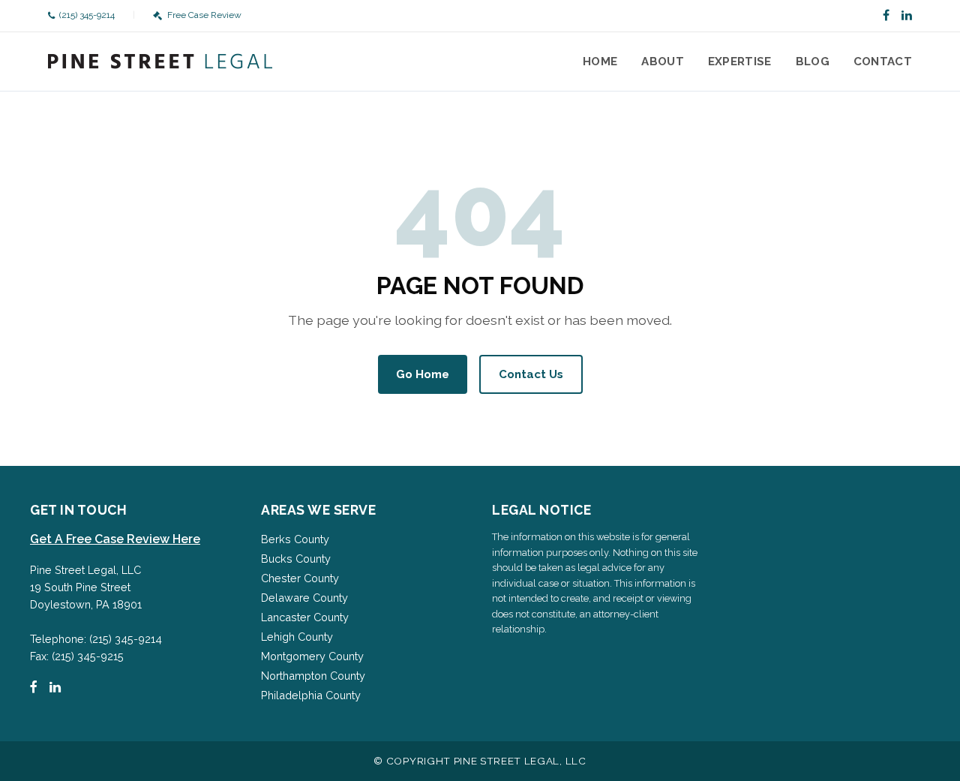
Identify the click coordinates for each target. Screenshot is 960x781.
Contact (883, 61)
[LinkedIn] (907, 16)
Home (600, 61)
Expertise (740, 61)
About (662, 61)
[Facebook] (886, 16)
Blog (813, 61)
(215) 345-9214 (87, 15)
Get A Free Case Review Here (115, 539)
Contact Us (531, 374)
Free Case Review (204, 15)
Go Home (422, 374)
